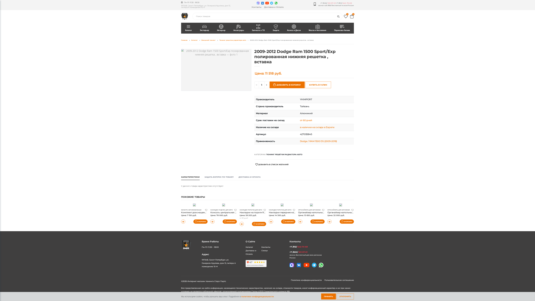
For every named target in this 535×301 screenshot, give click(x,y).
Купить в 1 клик (318, 85)
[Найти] (339, 16)
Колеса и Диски (294, 30)
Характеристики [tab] (190, 177)
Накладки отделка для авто (221, 210)
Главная (184, 40)
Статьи (264, 250)
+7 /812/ (344, 3)
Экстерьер (204, 30)
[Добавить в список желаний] (206, 210)
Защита (276, 30)
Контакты (256, 7)
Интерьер (221, 30)
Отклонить (345, 296)
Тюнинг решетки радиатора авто (232, 40)
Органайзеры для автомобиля (310, 210)
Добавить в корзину (289, 85)
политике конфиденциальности (257, 296)
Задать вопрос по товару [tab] (219, 177)
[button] (346, 17)
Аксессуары (238, 30)
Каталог (188, 30)
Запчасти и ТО (258, 30)
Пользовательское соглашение (339, 280)
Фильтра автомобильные (191, 210)
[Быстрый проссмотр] (183, 221)
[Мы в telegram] (271, 3)
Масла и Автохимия (317, 30)
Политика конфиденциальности (306, 280)
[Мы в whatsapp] (276, 3)
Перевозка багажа (342, 30)
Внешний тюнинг (208, 40)
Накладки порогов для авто (251, 210)
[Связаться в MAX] (258, 3)
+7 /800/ (328, 3)
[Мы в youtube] (267, 3)
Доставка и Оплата (274, 7)
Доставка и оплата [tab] (250, 177)
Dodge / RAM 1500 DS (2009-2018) (318, 141)
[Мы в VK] (262, 3)
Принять (328, 296)
